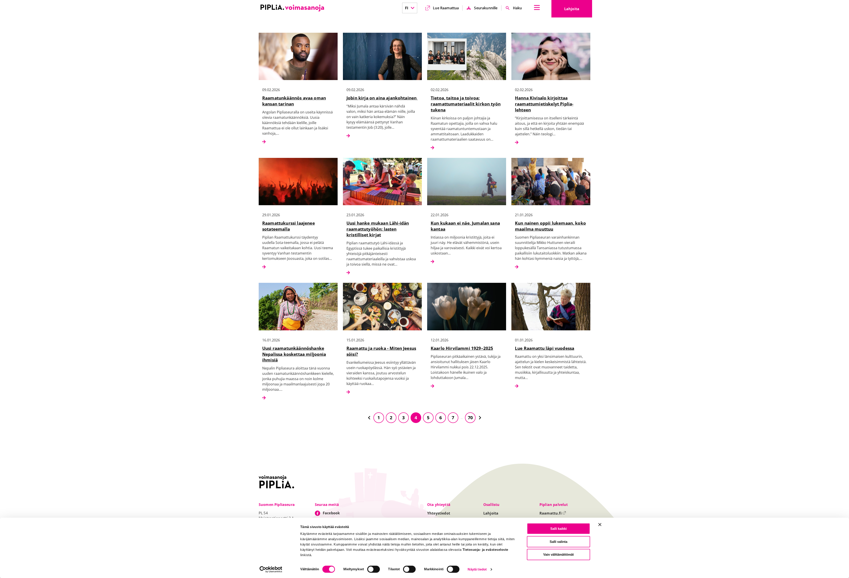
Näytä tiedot (477, 569)
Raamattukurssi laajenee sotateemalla (288, 226)
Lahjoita (578, 10)
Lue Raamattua (446, 8)
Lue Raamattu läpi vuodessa (544, 348)
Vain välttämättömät (558, 554)
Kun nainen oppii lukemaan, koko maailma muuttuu (550, 226)
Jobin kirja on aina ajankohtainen (382, 98)
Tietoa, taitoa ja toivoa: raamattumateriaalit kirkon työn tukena (466, 104)
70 (470, 418)
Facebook (331, 513)
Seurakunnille (485, 8)
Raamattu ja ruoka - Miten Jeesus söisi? (381, 351)
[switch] (373, 569)
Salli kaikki (558, 528)
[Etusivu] (292, 7)
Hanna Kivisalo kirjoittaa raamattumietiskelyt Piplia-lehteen (544, 104)
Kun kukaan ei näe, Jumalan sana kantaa (465, 226)
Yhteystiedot (438, 513)
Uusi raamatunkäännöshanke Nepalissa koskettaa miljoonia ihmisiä (294, 354)
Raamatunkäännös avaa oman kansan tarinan (294, 101)
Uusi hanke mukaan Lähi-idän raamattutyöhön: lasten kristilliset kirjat (377, 229)
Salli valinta (558, 542)
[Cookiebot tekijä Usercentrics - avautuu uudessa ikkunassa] (271, 569)
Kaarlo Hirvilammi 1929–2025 (462, 348)
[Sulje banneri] (599, 524)
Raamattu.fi (552, 513)
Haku (517, 8)
